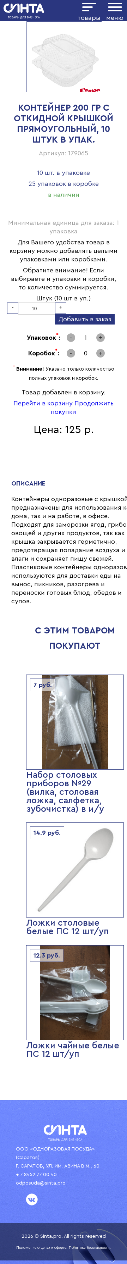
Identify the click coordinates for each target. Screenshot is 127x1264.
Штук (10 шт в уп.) (63, 298)
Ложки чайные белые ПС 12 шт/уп (72, 1050)
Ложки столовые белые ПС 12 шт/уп (67, 927)
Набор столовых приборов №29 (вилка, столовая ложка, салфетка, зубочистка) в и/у (65, 792)
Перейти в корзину (43, 403)
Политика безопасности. (90, 1247)
